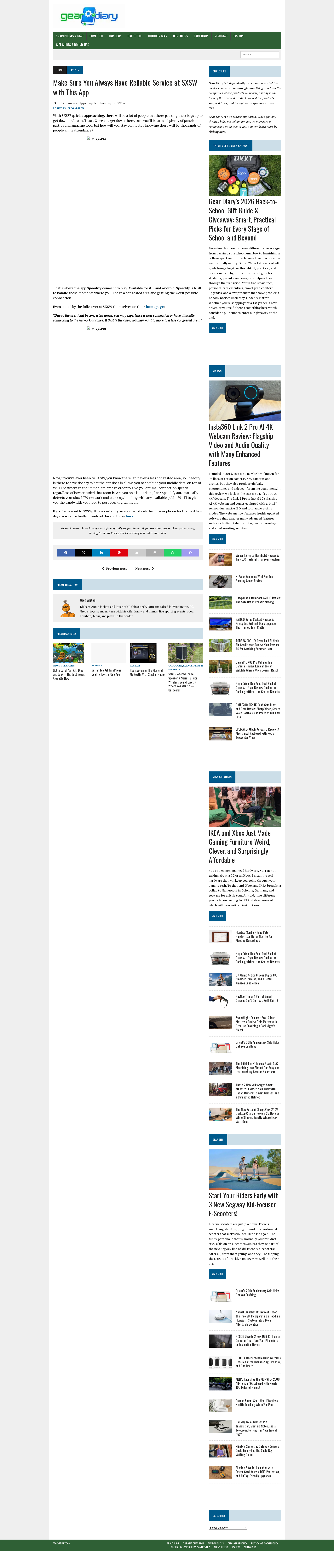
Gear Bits (218, 1139)
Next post (142, 568)
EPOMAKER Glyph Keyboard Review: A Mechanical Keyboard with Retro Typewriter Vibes (257, 733)
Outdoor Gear (157, 36)
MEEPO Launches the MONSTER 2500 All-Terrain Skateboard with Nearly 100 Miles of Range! (258, 1383)
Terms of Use (221, 1547)
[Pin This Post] (119, 553)
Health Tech (134, 36)
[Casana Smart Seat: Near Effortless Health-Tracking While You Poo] (220, 1409)
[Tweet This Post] (83, 553)
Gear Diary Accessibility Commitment (190, 1547)
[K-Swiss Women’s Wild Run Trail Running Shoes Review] (220, 585)
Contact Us (250, 1547)
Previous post (116, 568)
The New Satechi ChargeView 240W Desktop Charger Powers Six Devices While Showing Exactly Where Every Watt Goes (257, 1115)
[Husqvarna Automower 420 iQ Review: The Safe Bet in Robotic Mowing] (220, 606)
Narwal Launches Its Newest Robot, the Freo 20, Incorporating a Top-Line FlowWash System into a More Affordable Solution (258, 1318)
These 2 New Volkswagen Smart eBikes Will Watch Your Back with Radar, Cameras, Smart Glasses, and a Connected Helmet (257, 1091)
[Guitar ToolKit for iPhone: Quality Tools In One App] (108, 660)
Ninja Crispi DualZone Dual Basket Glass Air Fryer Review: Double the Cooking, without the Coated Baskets (258, 687)
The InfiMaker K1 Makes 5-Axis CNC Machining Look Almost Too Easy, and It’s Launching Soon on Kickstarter (257, 1067)
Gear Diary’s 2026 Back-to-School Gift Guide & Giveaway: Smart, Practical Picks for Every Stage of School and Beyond (243, 219)
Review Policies (216, 1543)
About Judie (173, 1543)
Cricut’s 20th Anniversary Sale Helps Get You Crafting (257, 1044)
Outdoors (175, 665)
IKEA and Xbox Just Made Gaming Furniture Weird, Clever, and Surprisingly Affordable (240, 846)
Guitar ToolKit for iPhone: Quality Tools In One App (106, 672)
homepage (155, 306)
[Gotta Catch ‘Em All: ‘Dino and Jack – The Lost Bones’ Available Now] (68, 660)
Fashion (238, 36)
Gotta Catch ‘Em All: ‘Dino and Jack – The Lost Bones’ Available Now (69, 674)
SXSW (121, 103)
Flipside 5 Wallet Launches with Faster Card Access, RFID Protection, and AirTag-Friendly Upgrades (257, 1471)
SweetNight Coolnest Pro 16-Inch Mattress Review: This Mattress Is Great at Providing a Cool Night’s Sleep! (256, 1023)
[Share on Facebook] (66, 553)
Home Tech (96, 36)
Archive (236, 1547)
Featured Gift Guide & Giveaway (231, 145)
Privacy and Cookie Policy (264, 1543)
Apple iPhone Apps (102, 103)
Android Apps (77, 103)
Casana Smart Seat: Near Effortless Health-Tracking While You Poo (257, 1402)
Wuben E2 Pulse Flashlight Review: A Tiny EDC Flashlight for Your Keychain (258, 557)
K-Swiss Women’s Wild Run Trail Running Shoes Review (255, 578)
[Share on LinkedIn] (101, 553)
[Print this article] (155, 553)
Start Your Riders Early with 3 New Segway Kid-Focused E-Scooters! (244, 1204)
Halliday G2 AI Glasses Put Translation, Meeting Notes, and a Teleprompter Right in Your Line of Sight (256, 1428)
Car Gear (115, 36)
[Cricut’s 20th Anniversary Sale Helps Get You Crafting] (220, 1051)
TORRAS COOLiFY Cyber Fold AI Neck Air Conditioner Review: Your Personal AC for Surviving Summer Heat (258, 644)
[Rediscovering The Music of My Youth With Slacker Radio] (143, 660)
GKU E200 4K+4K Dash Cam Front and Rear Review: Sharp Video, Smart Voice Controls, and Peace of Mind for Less (258, 711)
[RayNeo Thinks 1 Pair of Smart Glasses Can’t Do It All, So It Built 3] (220, 1005)
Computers (180, 36)
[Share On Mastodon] (190, 553)
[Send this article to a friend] (137, 553)
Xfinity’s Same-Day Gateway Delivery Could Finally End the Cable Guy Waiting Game (257, 1450)
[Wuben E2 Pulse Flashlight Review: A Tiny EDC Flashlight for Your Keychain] (220, 564)
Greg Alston (75, 108)
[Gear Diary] (89, 16)
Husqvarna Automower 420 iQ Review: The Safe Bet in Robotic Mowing (258, 600)
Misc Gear (221, 36)
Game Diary (201, 36)
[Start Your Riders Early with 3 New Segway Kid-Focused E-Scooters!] (245, 1187)
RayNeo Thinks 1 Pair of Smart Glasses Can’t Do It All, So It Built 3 (257, 998)
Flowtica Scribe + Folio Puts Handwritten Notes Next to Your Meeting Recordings (255, 936)
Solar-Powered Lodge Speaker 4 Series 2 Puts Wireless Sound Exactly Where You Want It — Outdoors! (182, 682)
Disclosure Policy (237, 1543)
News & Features (64, 665)
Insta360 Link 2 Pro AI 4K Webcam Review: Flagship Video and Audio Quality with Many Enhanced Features (241, 444)
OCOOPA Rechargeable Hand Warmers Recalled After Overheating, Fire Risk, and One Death (258, 1362)
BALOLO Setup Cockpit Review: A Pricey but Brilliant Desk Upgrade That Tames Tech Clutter (256, 623)
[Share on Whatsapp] (172, 553)
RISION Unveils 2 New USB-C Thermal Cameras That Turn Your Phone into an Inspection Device (258, 1340)
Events (187, 665)
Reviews (96, 665)
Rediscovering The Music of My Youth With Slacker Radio (147, 672)
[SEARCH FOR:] (259, 54)
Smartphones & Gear (70, 36)
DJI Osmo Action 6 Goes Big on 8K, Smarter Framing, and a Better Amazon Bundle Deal (256, 979)
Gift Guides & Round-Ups (72, 44)
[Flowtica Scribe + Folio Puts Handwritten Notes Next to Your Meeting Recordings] (220, 941)
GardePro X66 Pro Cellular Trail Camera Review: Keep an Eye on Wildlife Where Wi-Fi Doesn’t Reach (257, 666)
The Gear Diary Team (193, 1543)
